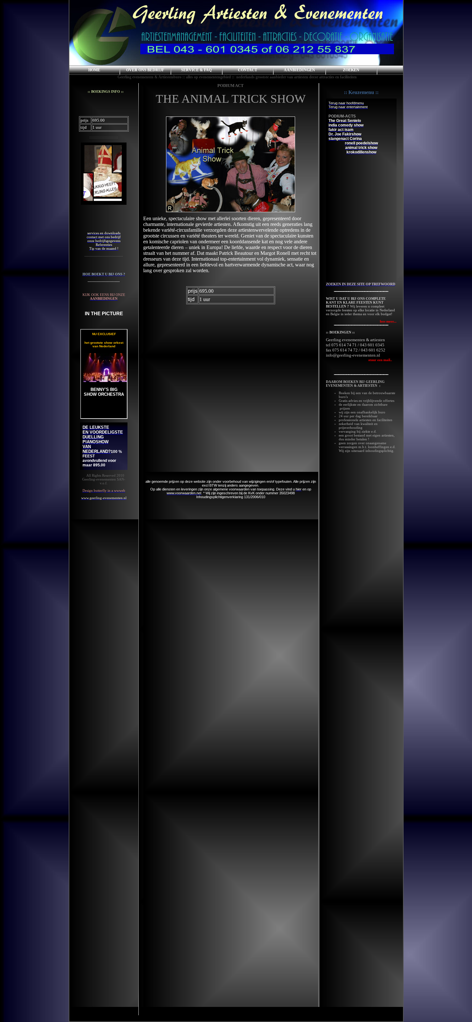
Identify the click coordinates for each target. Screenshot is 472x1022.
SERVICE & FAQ (196, 70)
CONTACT (247, 70)
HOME (94, 70)
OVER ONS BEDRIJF (145, 70)
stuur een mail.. (359, 360)
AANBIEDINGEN (299, 70)
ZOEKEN (351, 70)
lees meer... (388, 321)
